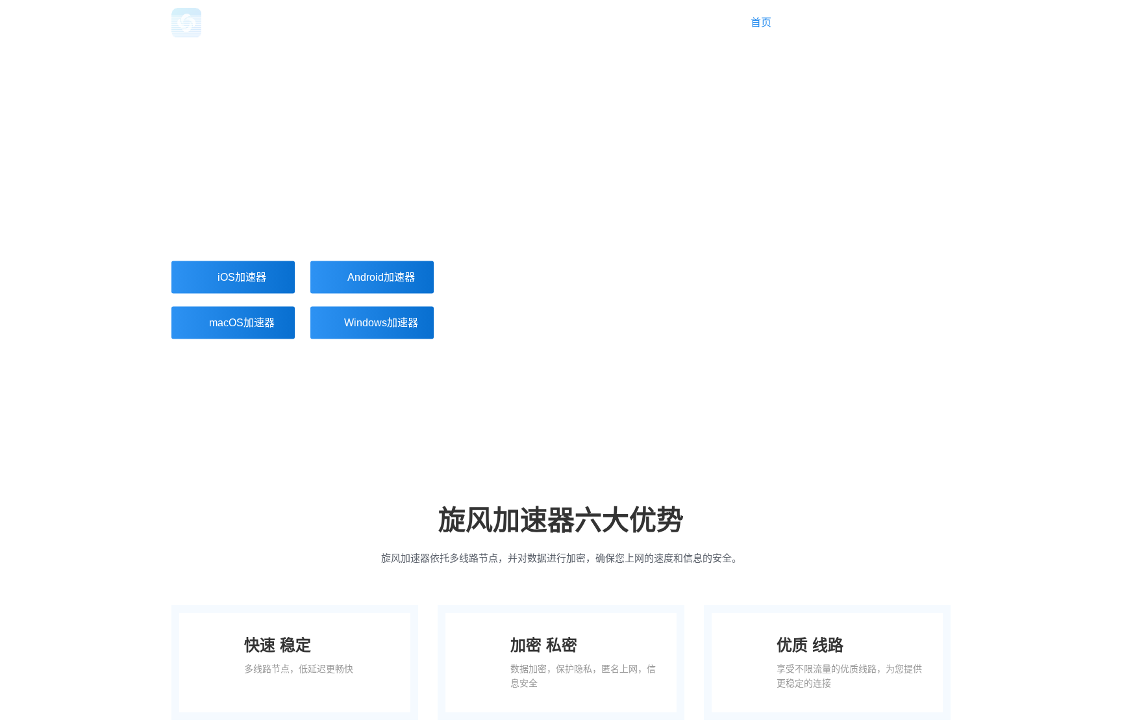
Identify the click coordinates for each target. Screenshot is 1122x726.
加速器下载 (839, 22)
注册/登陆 (928, 22)
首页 (761, 22)
